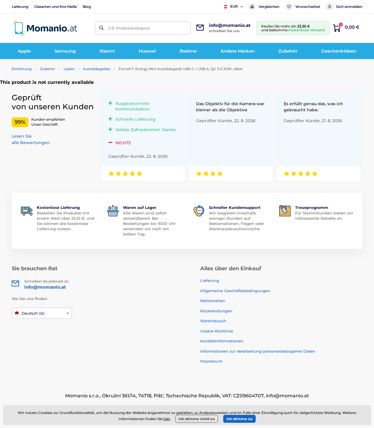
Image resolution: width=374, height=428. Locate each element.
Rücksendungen (216, 311)
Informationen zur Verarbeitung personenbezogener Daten (257, 351)
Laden (69, 69)
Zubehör (47, 69)
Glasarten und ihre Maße (55, 6)
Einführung (22, 69)
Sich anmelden (349, 6)
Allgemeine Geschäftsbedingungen (235, 290)
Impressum (211, 361)
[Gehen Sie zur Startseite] (45, 28)
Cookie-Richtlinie (216, 331)
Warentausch (213, 320)
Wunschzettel (307, 6)
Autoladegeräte (96, 69)
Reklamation (212, 300)
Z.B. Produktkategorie (129, 28)
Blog (87, 6)
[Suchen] (101, 28)
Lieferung (20, 6)
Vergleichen (269, 6)
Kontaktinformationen (221, 341)
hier (166, 419)
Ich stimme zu (239, 419)
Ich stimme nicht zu (197, 419)
